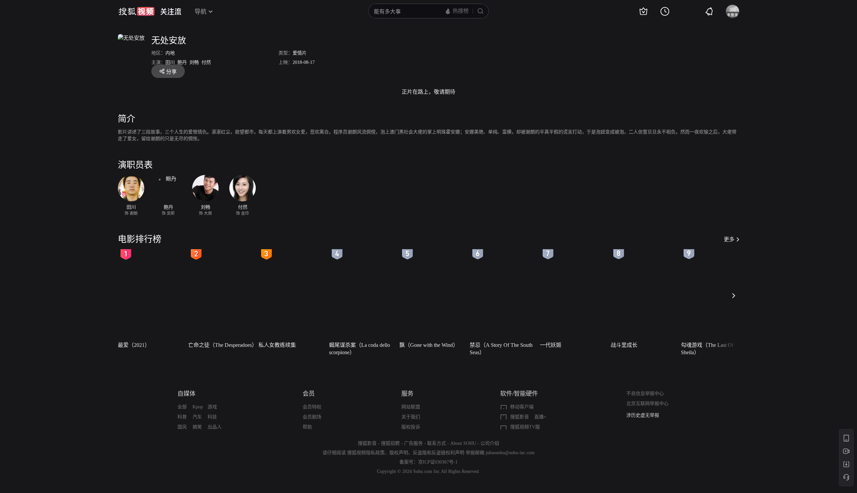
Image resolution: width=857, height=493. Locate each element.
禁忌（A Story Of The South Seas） (501, 348)
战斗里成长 (624, 345)
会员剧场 (312, 416)
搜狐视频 (136, 11)
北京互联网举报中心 (647, 403)
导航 (200, 12)
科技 (212, 416)
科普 (182, 416)
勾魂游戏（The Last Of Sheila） (707, 348)
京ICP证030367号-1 (438, 462)
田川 (170, 62)
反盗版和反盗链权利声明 (438, 452)
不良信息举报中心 (645, 393)
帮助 (307, 426)
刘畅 (194, 62)
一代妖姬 (550, 345)
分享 (171, 72)
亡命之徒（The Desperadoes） (221, 345)
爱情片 (300, 53)
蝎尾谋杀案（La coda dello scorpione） (359, 348)
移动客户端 (522, 406)
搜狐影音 (519, 416)
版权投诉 (410, 426)
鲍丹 (182, 62)
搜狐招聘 (390, 443)
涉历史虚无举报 (642, 415)
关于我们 (410, 416)
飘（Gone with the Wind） (428, 345)
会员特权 (312, 406)
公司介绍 (489, 443)
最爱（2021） (134, 345)
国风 (182, 426)
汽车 (197, 416)
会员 (309, 393)
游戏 (212, 406)
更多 (729, 239)
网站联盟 (410, 406)
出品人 (215, 426)
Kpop (197, 406)
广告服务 (413, 443)
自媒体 (186, 393)
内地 (170, 53)
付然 (206, 62)
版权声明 (398, 452)
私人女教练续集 (277, 345)
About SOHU (463, 443)
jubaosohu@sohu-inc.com (510, 452)
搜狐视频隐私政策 (366, 452)
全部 (182, 406)
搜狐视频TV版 (525, 426)
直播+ (540, 416)
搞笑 (197, 426)
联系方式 (436, 443)
